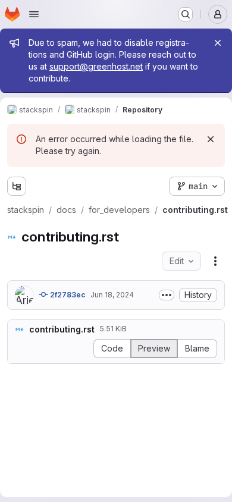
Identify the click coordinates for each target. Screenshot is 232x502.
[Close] (218, 43)
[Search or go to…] (185, 14)
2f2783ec (67, 294)
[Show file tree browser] (16, 186)
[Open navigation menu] (33, 14)
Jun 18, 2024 (112, 294)
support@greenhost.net (96, 66)
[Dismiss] (210, 139)
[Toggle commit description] (166, 295)
